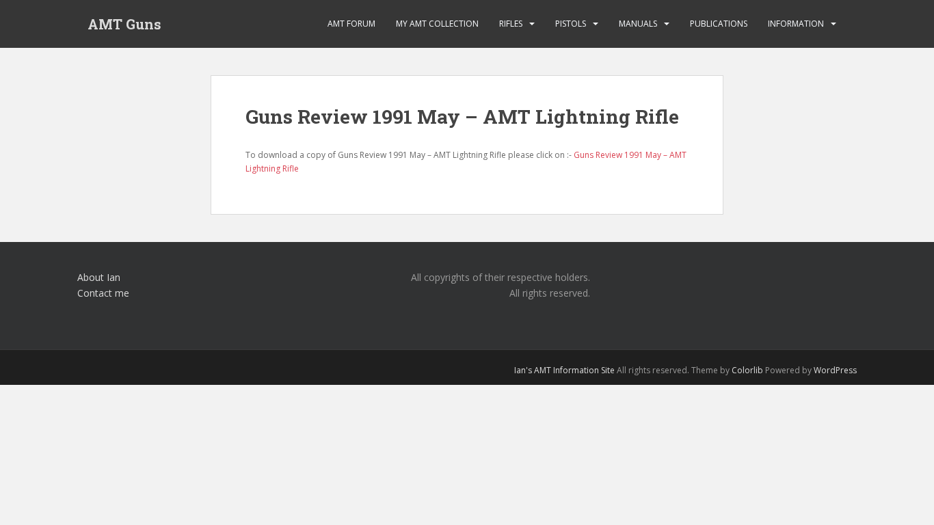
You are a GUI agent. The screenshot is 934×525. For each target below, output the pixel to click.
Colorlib (747, 370)
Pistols (570, 23)
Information (796, 23)
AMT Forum (351, 23)
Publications (718, 23)
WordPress (835, 370)
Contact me (103, 292)
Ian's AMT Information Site (564, 370)
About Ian (98, 277)
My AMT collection (437, 23)
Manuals (638, 23)
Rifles (510, 23)
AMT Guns (124, 24)
